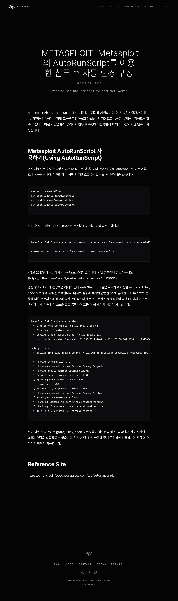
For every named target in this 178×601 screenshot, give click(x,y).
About (150, 6)
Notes (115, 6)
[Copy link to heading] (148, 154)
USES (70, 564)
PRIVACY (117, 564)
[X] (89, 572)
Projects (132, 6)
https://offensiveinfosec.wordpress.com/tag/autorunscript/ (71, 475)
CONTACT (85, 564)
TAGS (57, 564)
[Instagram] (95, 572)
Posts (100, 6)
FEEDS (101, 564)
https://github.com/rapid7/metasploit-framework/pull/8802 (72, 278)
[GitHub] (82, 572)
